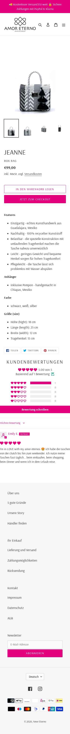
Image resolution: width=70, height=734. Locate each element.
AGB (10, 618)
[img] (10, 443)
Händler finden (17, 523)
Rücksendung (16, 571)
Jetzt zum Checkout (35, 199)
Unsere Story (15, 513)
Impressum (14, 597)
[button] (19, 383)
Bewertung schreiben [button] (35, 409)
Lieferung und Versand (21, 550)
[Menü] (64, 24)
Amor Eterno (39, 721)
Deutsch (34, 676)
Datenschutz (15, 608)
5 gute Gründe (16, 502)
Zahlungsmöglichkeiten (22, 560)
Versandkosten (33, 174)
